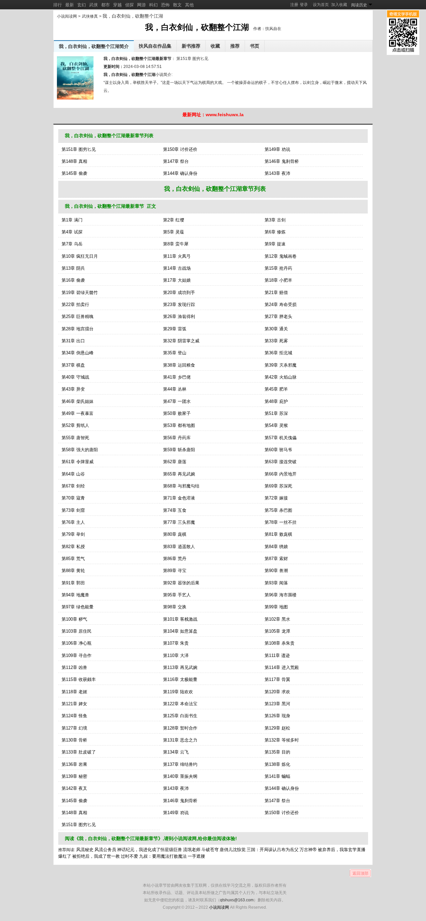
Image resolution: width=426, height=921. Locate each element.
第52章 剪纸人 (75, 425)
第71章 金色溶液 (179, 497)
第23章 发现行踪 (179, 304)
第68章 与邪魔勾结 (181, 485)
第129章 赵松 (277, 728)
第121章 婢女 (74, 703)
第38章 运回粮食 (179, 365)
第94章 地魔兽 (75, 594)
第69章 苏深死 (278, 485)
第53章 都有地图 (179, 425)
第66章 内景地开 (281, 473)
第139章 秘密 (74, 776)
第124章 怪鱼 (74, 715)
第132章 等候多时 (282, 740)
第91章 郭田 (73, 582)
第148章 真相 (74, 161)
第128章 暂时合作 (180, 728)
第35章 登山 (174, 352)
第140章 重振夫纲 (180, 776)
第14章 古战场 (177, 268)
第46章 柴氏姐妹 (78, 401)
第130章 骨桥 (74, 740)
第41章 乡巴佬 (177, 377)
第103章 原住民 (77, 631)
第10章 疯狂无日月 (80, 256)
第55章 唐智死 (75, 437)
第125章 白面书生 (180, 715)
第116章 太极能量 (180, 679)
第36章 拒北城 (278, 352)
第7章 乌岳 (72, 243)
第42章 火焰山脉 (281, 377)
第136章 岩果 (74, 764)
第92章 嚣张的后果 (181, 582)
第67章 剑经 (73, 485)
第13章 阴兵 (73, 268)
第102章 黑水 (277, 619)
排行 (57, 4)
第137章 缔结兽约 (180, 764)
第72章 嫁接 (276, 497)
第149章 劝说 (277, 149)
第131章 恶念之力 (180, 740)
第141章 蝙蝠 (277, 776)
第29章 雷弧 (174, 328)
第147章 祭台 (176, 161)
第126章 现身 (277, 715)
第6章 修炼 (275, 231)
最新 (69, 4)
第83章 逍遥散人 (179, 546)
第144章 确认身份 (180, 173)
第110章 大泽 (176, 655)
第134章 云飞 (176, 752)
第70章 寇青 (73, 497)
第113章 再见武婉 (180, 667)
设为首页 (321, 4)
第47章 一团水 (177, 401)
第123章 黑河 (277, 703)
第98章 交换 (174, 606)
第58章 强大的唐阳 (80, 449)
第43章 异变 (73, 389)
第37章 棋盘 (73, 365)
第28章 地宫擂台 (78, 328)
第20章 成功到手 (179, 292)
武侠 (93, 4)
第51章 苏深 (276, 413)
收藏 (215, 46)
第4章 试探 (72, 231)
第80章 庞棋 (174, 534)
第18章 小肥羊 (278, 280)
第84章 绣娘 (276, 546)
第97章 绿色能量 (78, 606)
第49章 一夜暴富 (78, 413)
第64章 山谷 (73, 473)
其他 (189, 4)
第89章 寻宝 (174, 570)
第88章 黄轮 (73, 570)
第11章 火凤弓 (177, 256)
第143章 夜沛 (277, 173)
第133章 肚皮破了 (79, 752)
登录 (304, 4)
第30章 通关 (276, 328)
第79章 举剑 (73, 534)
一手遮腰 (196, 856)
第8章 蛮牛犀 (175, 243)
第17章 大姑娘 (177, 280)
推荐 (235, 46)
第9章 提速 (275, 243)
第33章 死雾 (276, 340)
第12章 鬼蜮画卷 (281, 256)
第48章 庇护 (276, 401)
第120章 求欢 (277, 691)
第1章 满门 (72, 219)
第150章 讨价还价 (180, 149)
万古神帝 (308, 849)
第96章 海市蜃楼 (281, 594)
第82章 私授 (73, 546)
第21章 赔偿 (276, 292)
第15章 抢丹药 (278, 268)
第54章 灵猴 (276, 425)
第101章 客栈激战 (180, 619)
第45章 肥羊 (276, 389)
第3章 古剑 (275, 219)
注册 (294, 4)
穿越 (117, 4)
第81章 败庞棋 (278, 534)
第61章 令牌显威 (78, 461)
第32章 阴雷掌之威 (181, 340)
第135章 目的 (277, 752)
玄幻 (81, 4)
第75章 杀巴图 (278, 510)
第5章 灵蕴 (173, 231)
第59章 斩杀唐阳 (179, 449)
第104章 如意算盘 (180, 631)
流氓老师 (191, 849)
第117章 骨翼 (277, 679)
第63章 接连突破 (281, 461)
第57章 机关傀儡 (281, 437)
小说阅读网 (67, 16)
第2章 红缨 (173, 219)
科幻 (153, 4)
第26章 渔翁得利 (179, 316)
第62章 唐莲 (174, 461)
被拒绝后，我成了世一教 (96, 856)
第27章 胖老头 (278, 316)
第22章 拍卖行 (75, 304)
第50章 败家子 (177, 413)
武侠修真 (90, 16)
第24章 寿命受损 (281, 304)
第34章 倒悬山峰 (78, 352)
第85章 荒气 (73, 558)
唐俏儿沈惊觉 (233, 849)
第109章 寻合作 (77, 655)
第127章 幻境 (74, 728)
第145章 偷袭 (74, 173)
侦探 (129, 4)
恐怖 (165, 4)
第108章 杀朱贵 (280, 643)
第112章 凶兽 (74, 667)
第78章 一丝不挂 (281, 522)
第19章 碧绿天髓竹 (80, 292)
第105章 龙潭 (277, 631)
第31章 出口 (73, 340)
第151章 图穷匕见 (191, 58)
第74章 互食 (174, 510)
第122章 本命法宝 (180, 703)
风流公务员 (105, 849)
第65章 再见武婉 (179, 473)
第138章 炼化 (277, 764)
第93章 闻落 (276, 582)
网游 (141, 4)
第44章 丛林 (174, 389)
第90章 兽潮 (276, 570)
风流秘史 (85, 849)
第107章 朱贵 (176, 643)
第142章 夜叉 (74, 788)
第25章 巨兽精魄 (78, 316)
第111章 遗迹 (277, 655)
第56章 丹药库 (177, 437)
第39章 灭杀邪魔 (281, 365)
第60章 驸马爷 (278, 449)
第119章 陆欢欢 (178, 691)
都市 (105, 4)
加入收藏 (339, 4)
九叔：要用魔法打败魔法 (163, 856)
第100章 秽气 (74, 619)
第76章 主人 (73, 522)
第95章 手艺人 (177, 594)
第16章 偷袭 (73, 280)
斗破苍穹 (210, 849)
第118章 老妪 (74, 691)
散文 (177, 4)
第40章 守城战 (75, 377)
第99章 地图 (276, 606)
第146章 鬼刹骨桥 (282, 161)
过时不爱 (129, 856)
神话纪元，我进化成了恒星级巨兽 (149, 849)
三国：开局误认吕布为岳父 (273, 849)
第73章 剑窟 (73, 510)
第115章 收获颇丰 (79, 679)
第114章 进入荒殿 (282, 667)
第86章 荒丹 (174, 558)
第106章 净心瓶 (77, 643)
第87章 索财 (276, 558)
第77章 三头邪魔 (179, 522)
